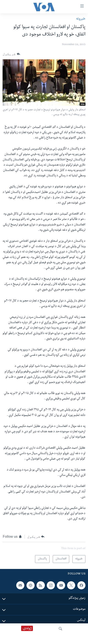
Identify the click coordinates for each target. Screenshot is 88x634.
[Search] (60, 628)
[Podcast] (30, 585)
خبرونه (80, 19)
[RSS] (41, 585)
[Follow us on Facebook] (81, 585)
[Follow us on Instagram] (51, 585)
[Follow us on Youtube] (61, 585)
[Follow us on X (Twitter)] (71, 585)
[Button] (11, 54)
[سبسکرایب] (20, 585)
